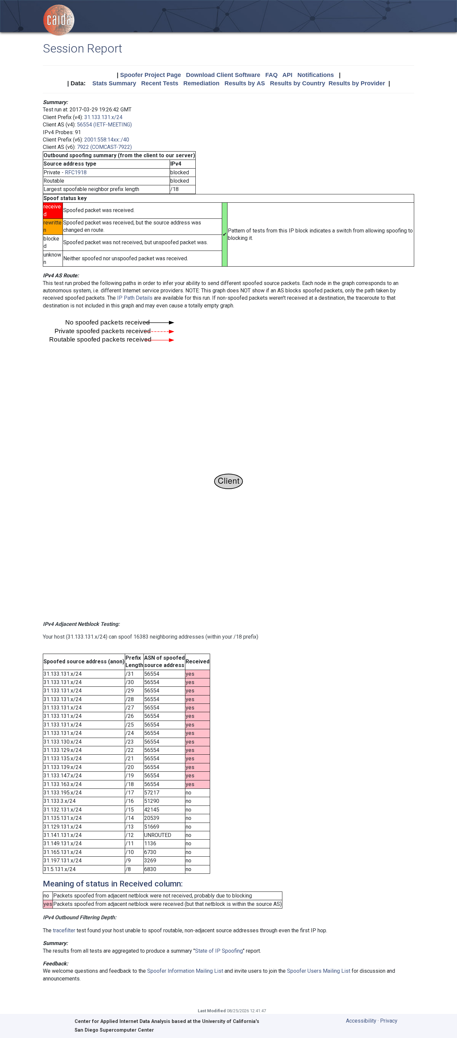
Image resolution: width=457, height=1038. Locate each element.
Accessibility (361, 1021)
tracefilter (64, 930)
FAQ (271, 75)
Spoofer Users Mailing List (318, 971)
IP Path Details (135, 298)
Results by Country (297, 83)
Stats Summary (114, 83)
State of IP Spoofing (219, 951)
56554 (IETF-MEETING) (104, 124)
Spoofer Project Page (150, 75)
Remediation (201, 83)
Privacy (388, 1021)
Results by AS (244, 83)
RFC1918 (76, 172)
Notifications (315, 75)
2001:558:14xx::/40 (106, 139)
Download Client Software (223, 75)
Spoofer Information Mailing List (185, 971)
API (287, 75)
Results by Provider (357, 83)
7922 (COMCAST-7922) (104, 147)
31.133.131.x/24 (103, 117)
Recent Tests (159, 83)
